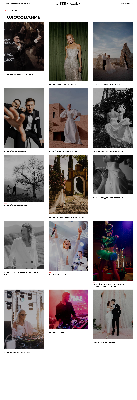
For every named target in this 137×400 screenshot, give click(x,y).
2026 (14, 10)
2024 (7, 10)
